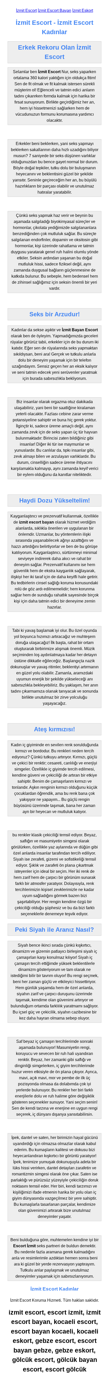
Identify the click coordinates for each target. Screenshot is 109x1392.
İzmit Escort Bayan (54, 10)
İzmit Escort (26, 10)
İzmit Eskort (82, 10)
